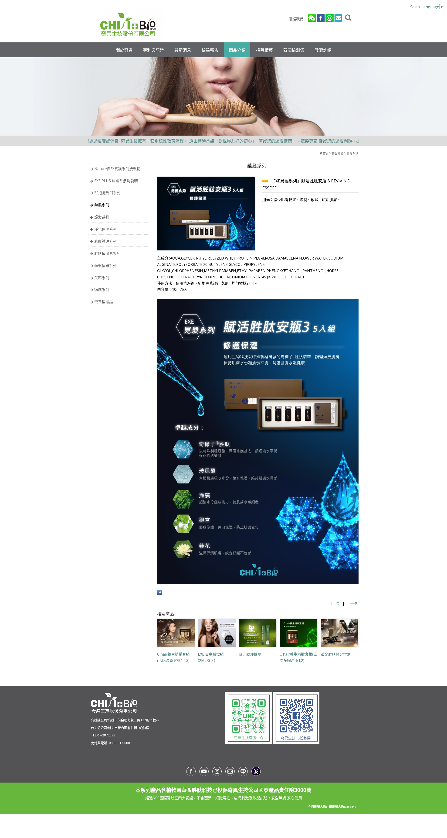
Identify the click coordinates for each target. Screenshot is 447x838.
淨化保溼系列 (105, 229)
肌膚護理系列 (105, 241)
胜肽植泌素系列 (107, 253)
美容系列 (101, 277)
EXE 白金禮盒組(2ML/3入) (211, 657)
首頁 (326, 153)
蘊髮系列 (352, 153)
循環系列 (101, 289)
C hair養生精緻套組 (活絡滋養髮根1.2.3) (173, 657)
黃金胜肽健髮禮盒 (336, 654)
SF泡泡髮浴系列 (107, 192)
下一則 (353, 603)
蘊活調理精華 (250, 654)
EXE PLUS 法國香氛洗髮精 (116, 180)
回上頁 (334, 603)
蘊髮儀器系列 (105, 265)
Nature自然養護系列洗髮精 (117, 168)
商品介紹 (338, 153)
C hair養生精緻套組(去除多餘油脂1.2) (298, 657)
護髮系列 (101, 217)
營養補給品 (103, 301)
